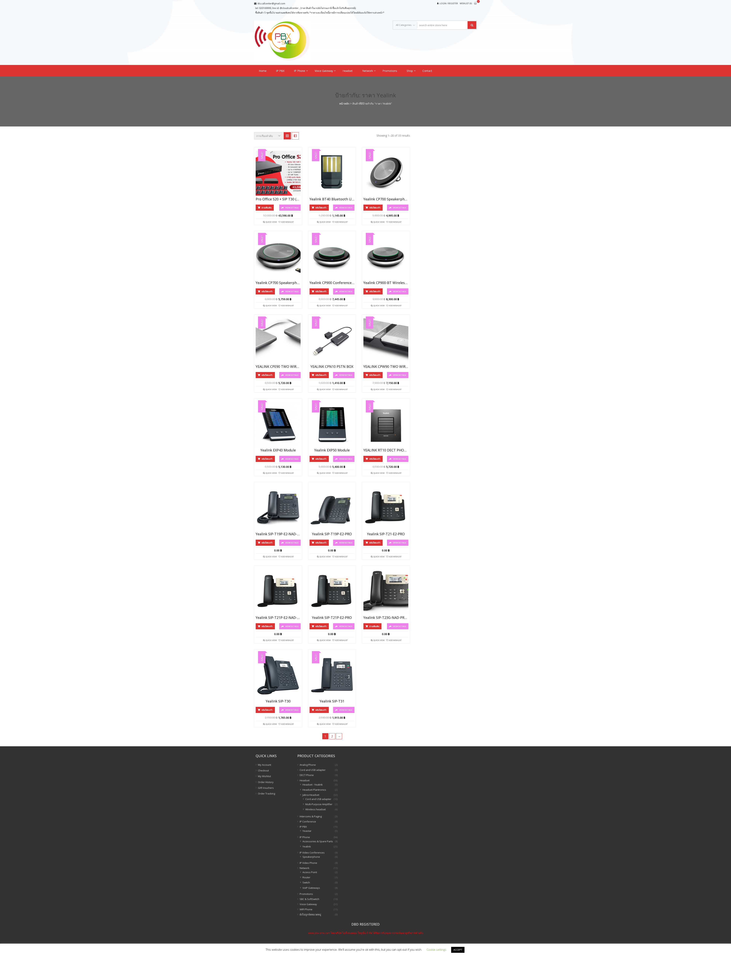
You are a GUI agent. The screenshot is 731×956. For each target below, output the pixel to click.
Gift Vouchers (266, 788)
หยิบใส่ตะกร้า (321, 207)
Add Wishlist (287, 222)
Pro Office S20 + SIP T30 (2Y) (278, 199)
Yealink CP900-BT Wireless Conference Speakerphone (385, 283)
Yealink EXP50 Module (332, 450)
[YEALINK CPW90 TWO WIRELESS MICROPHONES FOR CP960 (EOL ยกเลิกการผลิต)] (385, 340)
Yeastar (306, 831)
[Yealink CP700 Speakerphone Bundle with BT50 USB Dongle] (278, 256)
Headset (347, 71)
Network (367, 71)
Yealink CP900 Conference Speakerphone (332, 283)
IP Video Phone (308, 863)
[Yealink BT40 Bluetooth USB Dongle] (332, 173)
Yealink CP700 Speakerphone (385, 199)
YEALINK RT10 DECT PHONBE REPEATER (385, 450)
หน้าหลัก (344, 103)
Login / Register (449, 3)
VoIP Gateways (311, 888)
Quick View (271, 222)
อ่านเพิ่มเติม (267, 207)
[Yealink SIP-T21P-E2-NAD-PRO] (278, 591)
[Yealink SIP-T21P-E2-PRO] (332, 591)
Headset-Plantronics (314, 789)
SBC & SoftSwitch (309, 899)
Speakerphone (311, 856)
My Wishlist (264, 776)
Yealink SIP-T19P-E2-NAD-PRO (278, 534)
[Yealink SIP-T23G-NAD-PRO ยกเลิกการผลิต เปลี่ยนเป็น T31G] (385, 591)
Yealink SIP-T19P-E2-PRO (332, 534)
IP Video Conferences (312, 852)
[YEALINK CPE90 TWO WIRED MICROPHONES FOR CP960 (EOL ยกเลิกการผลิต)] (278, 340)
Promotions (389, 71)
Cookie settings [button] (436, 949)
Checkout (263, 770)
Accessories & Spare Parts (317, 841)
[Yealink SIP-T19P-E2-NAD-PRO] (278, 508)
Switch (306, 882)
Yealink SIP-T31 (332, 701)
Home (263, 71)
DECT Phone (307, 775)
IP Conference (308, 821)
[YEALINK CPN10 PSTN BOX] (332, 340)
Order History (266, 782)
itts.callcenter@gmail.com (271, 3)
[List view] (295, 135)
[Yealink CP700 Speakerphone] (385, 173)
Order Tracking (266, 793)
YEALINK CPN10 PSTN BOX (331, 367)
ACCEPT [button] (457, 949)
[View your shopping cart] (475, 3)
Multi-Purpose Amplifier (318, 804)
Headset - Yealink (312, 784)
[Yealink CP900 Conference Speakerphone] (332, 256)
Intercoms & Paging (311, 816)
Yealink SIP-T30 (278, 701)
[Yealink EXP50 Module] (332, 424)
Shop (410, 71)
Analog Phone (308, 764)
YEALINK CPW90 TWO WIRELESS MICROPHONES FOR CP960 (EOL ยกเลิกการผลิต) (385, 367)
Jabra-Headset (310, 795)
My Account (264, 764)
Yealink (306, 846)
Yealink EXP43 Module (278, 450)
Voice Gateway (324, 71)
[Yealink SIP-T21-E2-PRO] (385, 508)
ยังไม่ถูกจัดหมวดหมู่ (310, 914)
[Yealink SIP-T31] (332, 675)
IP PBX (280, 71)
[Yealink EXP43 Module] (278, 424)
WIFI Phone (306, 909)
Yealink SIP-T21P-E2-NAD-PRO (278, 618)
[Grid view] (287, 135)
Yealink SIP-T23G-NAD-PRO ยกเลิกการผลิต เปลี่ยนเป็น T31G (385, 618)
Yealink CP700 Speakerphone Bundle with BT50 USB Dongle (278, 283)
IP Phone (299, 71)
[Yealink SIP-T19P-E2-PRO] (332, 508)
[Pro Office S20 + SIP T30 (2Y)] (278, 173)
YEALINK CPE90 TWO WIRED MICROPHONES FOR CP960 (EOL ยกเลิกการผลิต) (278, 367)
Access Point (309, 872)
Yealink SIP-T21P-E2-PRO (332, 618)
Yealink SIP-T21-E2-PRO (386, 534)
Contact (427, 71)
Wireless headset (315, 809)
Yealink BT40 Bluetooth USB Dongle (332, 199)
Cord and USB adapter (313, 770)
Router (306, 877)
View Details (291, 207)
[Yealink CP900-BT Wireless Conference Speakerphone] (385, 256)
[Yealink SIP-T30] (278, 675)
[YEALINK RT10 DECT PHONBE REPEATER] (385, 424)
